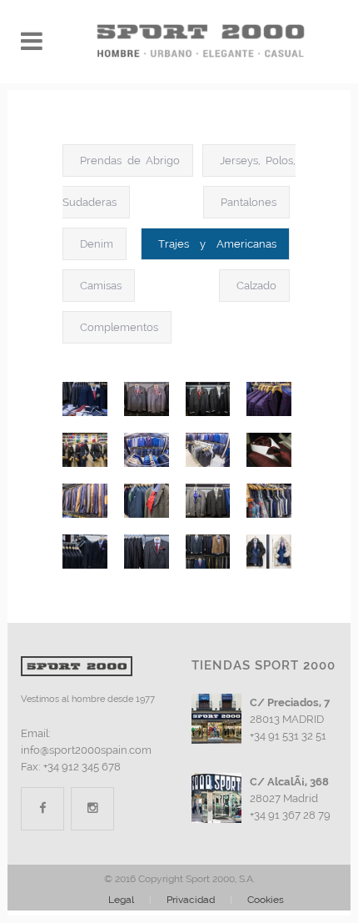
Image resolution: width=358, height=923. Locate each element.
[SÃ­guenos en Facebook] (42, 808)
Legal (121, 899)
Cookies (265, 899)
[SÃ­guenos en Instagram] (92, 808)
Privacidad (191, 899)
